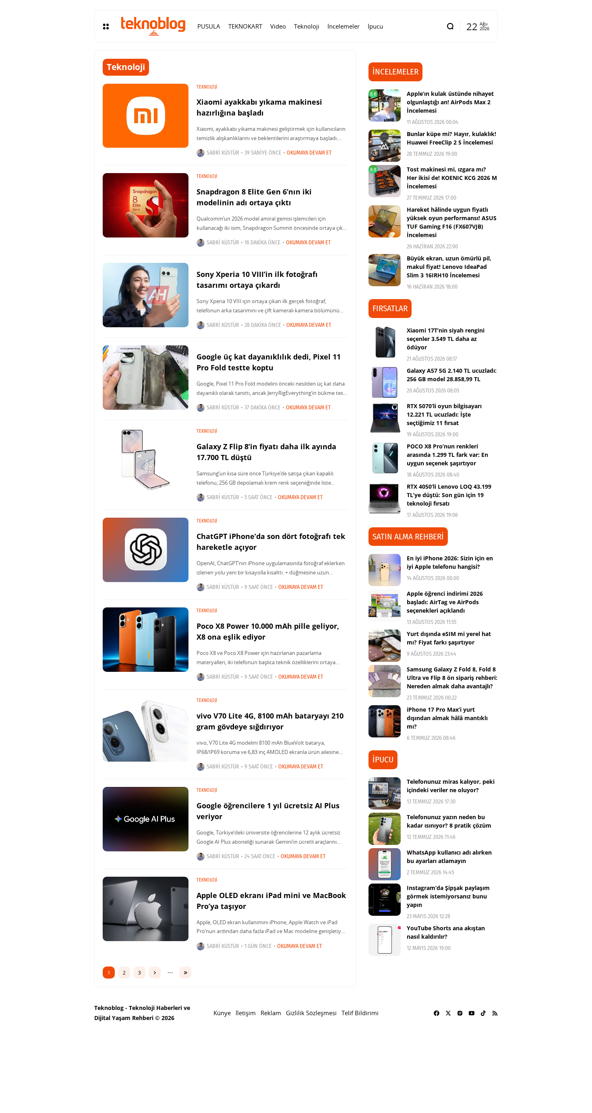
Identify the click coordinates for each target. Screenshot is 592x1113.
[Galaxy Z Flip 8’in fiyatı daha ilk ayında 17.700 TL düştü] (145, 460)
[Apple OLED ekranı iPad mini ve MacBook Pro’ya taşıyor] (145, 909)
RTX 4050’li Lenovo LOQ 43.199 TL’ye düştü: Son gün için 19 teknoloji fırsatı (449, 495)
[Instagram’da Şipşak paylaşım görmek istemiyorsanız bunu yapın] (384, 900)
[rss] (495, 1013)
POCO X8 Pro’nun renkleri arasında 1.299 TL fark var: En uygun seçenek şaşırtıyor (447, 454)
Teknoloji (207, 87)
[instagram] (460, 1013)
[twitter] (448, 1013)
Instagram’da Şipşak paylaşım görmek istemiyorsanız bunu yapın (448, 896)
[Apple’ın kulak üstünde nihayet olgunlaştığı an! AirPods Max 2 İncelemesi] (385, 105)
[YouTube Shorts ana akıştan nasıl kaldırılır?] (384, 940)
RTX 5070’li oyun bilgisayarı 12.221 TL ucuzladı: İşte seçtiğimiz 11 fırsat (444, 414)
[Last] (185, 972)
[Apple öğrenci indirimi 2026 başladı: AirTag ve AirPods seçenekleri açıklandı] (384, 605)
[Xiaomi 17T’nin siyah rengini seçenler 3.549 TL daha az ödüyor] (384, 342)
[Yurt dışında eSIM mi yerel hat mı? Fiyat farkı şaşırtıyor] (384, 646)
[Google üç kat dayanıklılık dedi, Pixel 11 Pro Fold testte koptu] (145, 377)
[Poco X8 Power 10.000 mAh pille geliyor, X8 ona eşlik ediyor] (145, 639)
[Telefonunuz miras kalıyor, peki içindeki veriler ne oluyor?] (384, 793)
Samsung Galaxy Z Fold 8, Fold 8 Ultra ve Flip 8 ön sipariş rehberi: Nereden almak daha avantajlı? (452, 677)
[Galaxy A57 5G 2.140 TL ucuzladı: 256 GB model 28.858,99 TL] (384, 382)
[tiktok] (483, 1013)
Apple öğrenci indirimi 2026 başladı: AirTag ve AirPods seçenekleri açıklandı (445, 602)
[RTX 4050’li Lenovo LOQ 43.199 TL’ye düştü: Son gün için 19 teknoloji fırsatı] (384, 498)
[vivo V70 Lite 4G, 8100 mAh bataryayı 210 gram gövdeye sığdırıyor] (145, 729)
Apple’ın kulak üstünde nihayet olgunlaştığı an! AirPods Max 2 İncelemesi (450, 102)
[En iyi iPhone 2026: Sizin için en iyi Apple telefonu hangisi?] (384, 570)
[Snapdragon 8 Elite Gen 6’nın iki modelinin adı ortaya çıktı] (145, 205)
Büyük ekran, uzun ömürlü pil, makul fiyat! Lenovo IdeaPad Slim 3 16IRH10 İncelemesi (449, 266)
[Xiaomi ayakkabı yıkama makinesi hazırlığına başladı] (145, 116)
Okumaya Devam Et (309, 152)
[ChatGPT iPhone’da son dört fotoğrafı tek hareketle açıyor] (145, 550)
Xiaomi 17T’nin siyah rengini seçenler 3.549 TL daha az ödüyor (445, 338)
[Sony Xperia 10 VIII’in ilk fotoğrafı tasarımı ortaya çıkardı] (145, 295)
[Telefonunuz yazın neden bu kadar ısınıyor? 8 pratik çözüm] (384, 829)
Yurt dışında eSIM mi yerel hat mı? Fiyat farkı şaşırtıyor (449, 638)
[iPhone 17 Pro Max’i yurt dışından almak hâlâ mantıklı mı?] (384, 721)
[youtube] (471, 1013)
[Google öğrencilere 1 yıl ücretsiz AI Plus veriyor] (145, 819)
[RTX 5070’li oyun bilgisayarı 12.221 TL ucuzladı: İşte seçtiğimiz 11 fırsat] (384, 418)
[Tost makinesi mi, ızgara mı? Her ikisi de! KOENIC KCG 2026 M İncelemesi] (384, 181)
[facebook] (436, 1013)
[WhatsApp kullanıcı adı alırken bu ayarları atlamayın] (384, 864)
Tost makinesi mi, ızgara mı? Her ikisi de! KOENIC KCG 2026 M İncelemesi (452, 177)
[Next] (155, 972)
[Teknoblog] (153, 26)
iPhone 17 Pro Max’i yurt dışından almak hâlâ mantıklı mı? (447, 718)
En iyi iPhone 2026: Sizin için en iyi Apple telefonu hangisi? (450, 562)
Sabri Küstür (223, 152)
